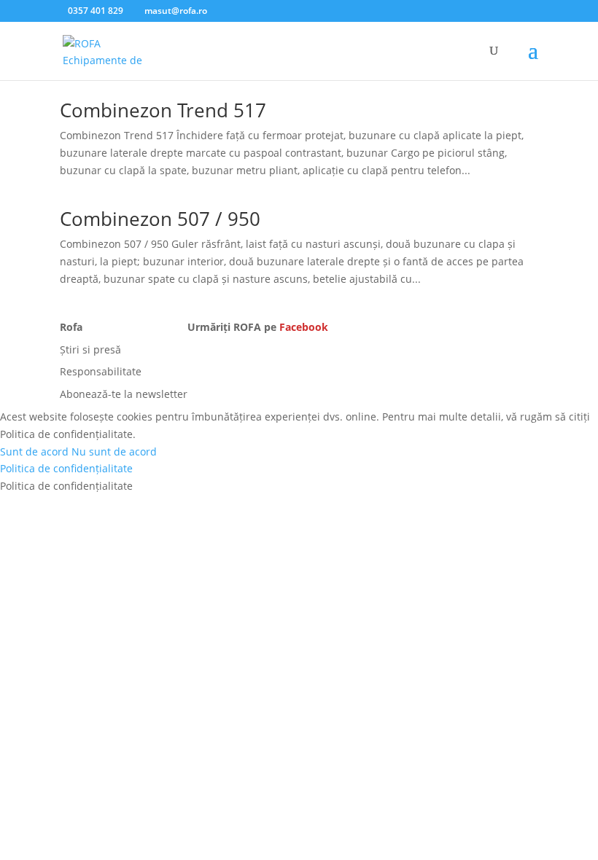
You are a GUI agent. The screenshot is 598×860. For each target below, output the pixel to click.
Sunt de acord (34, 451)
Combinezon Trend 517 (163, 110)
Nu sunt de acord (114, 451)
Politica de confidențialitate (66, 468)
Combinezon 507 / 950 (160, 219)
